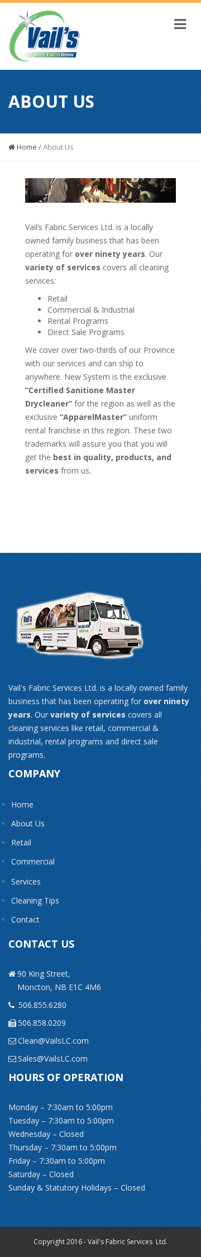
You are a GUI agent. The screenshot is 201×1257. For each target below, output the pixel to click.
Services (26, 881)
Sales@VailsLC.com (53, 1058)
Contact (25, 919)
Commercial (33, 861)
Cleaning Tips (35, 900)
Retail (21, 842)
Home (26, 147)
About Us (28, 823)
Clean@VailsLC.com (53, 1040)
